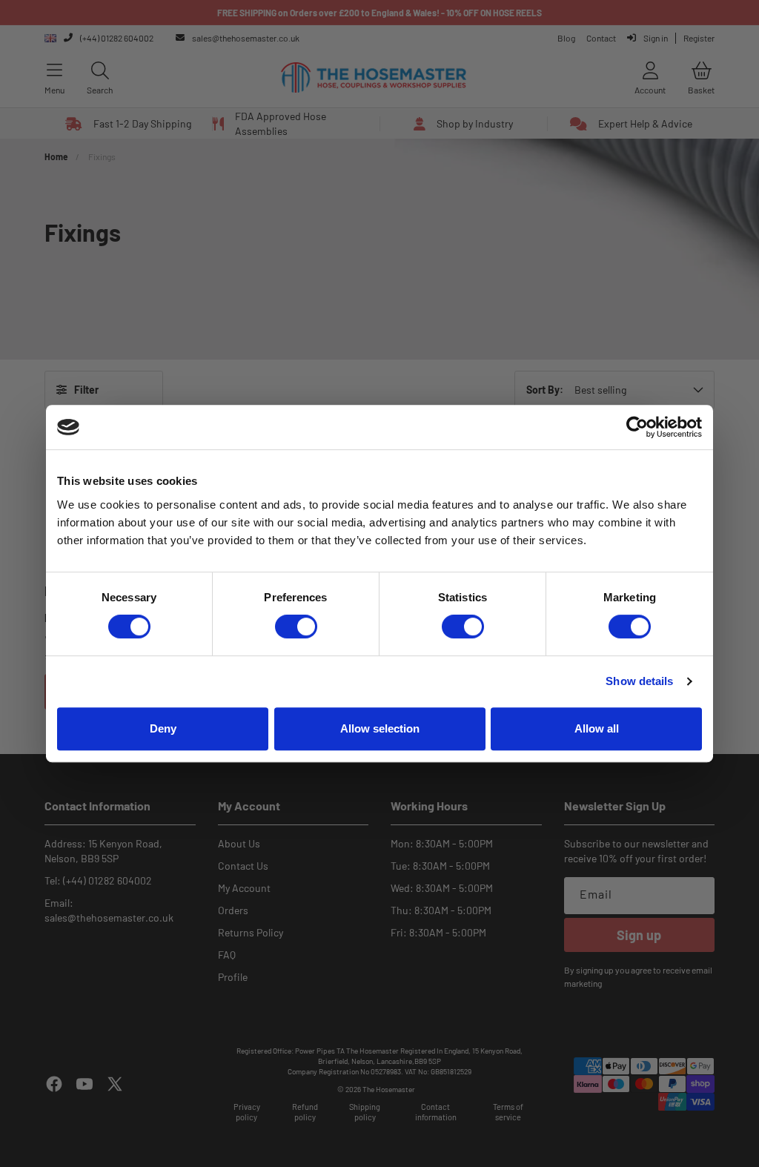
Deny (163, 728)
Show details (639, 681)
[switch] (296, 626)
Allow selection (380, 728)
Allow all (596, 728)
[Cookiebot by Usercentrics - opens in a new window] (637, 427)
